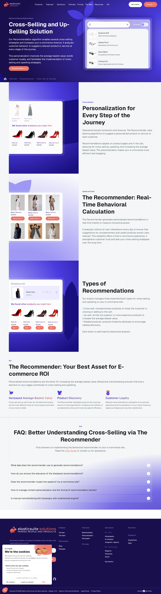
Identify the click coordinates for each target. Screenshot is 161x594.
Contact (62, 533)
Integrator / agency (112, 542)
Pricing (85, 544)
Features (13, 79)
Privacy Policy (96, 591)
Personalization (27, 79)
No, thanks (10, 582)
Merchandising (87, 533)
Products (132, 535)
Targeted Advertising (13, 572)
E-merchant (109, 539)
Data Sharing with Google (15, 568)
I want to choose (27, 582)
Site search (86, 538)
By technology (111, 547)
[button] (5, 590)
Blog (60, 546)
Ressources (63, 541)
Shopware (108, 554)
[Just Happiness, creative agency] (144, 591)
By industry (109, 562)
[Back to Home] (18, 4)
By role (108, 532)
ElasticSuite (132, 540)
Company (62, 528)
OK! (43, 582)
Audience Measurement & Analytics (18, 570)
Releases (62, 549)
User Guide (70, 450)
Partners (132, 528)
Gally (130, 543)
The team (62, 536)
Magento (108, 551)
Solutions (109, 528)
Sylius (107, 557)
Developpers (109, 536)
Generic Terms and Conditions (69, 591)
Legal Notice (85, 591)
